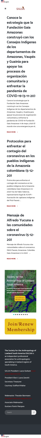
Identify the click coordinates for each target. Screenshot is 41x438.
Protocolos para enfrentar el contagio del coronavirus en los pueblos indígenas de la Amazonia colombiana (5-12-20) (21, 158)
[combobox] (5, 1)
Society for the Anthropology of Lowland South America (20, 280)
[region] (20, 292)
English (6, 2)
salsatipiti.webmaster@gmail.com (18, 398)
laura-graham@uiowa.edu (20, 372)
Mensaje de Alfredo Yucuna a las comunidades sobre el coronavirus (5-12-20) (20, 228)
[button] (20, 291)
